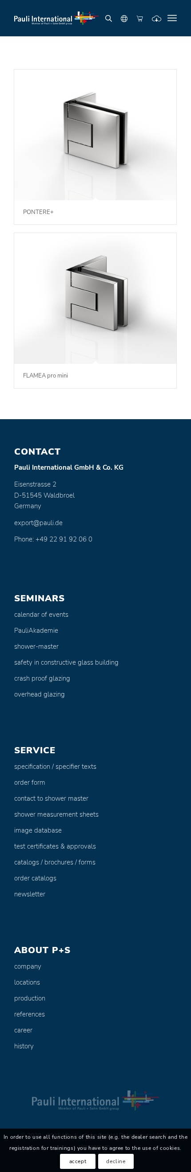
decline (115, 1161)
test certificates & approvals (55, 846)
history (24, 1046)
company (27, 966)
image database (38, 830)
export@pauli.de (38, 522)
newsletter (29, 894)
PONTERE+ (38, 212)
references (29, 1014)
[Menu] (172, 18)
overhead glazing (39, 694)
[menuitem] (172, 18)
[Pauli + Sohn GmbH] (79, 18)
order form (29, 782)
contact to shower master (51, 798)
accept (78, 1161)
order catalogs (35, 878)
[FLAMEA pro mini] (95, 298)
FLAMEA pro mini (45, 376)
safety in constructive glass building (66, 662)
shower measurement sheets (56, 814)
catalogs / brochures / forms (55, 862)
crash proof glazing (42, 678)
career (23, 1030)
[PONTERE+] (95, 135)
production (29, 998)
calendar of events (41, 614)
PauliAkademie (36, 630)
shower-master (36, 646)
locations (27, 982)
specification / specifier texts (55, 766)
